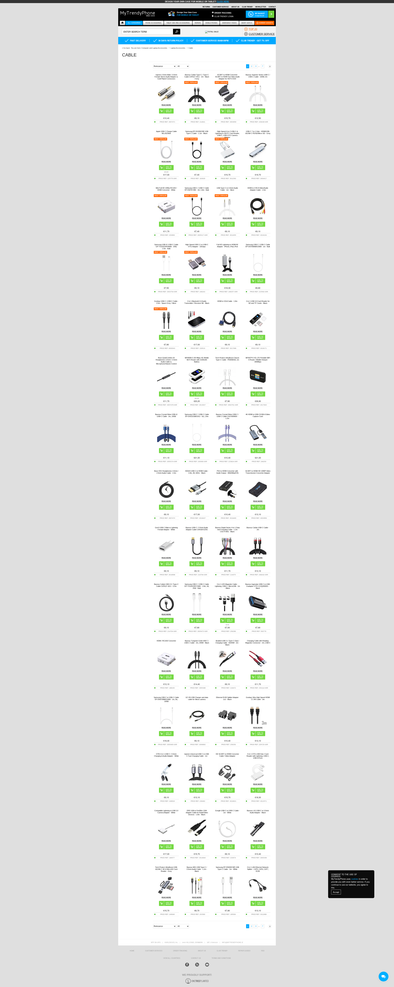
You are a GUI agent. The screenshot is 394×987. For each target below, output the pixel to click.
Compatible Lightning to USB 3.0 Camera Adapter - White (166, 812)
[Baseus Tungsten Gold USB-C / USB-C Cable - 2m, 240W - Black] (197, 667)
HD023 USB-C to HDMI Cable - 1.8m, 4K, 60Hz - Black (197, 472)
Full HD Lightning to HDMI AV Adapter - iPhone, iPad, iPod (227, 245)
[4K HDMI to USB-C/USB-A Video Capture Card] (258, 441)
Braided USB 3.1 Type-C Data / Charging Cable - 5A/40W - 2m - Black (227, 643)
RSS (262, 951)
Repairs (198, 23)
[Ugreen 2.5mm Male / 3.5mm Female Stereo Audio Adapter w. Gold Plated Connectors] (166, 101)
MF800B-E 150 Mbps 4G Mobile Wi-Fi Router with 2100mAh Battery (197, 360)
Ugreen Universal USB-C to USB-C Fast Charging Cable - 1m (196, 755)
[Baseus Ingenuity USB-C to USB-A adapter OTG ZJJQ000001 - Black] (258, 611)
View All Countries (171, 958)
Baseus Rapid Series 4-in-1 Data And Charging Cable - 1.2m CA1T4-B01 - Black (227, 529)
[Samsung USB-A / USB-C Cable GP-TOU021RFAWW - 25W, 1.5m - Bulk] (166, 271)
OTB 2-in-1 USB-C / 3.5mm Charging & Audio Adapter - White (166, 755)
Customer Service (221, 7)
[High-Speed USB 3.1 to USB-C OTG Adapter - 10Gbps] (197, 271)
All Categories (134, 23)
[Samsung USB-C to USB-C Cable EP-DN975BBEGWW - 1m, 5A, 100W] (166, 724)
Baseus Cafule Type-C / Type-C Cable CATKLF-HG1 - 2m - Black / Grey (196, 77)
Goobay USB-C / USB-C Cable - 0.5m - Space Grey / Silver (166, 302)
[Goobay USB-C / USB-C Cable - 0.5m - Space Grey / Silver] (166, 328)
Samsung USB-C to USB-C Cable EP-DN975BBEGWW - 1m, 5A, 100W (166, 699)
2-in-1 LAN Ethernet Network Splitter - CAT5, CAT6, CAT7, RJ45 (258, 869)
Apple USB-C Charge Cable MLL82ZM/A (166, 132)
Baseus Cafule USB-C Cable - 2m (258, 528)
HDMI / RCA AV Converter (166, 641)
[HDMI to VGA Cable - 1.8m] (227, 328)
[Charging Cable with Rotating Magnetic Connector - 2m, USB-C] (258, 667)
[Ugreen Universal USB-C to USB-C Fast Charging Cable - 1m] (197, 780)
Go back (126, 48)
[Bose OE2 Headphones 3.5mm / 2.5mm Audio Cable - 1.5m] (166, 497)
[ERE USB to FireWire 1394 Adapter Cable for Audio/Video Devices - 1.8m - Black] (197, 837)
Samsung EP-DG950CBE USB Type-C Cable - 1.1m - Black (196, 132)
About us (202, 951)
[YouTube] (207, 965)
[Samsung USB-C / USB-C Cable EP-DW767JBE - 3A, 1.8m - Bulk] (197, 214)
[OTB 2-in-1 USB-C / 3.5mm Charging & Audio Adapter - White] (166, 780)
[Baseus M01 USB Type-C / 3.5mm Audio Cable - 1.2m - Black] (197, 894)
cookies (354, 878)
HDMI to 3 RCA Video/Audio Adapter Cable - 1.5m (257, 189)
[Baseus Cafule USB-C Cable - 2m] (258, 554)
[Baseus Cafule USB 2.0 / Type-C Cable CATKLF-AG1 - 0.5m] (166, 611)
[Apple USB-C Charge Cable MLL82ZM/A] (166, 158)
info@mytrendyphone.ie (232, 942)
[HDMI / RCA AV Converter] (166, 667)
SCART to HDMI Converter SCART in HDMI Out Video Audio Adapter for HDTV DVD (227, 77)
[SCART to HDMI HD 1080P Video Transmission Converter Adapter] (258, 497)
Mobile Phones (211, 23)
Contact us (196, 958)
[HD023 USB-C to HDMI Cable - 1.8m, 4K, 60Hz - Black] (197, 497)
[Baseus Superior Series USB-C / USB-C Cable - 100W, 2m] (258, 101)
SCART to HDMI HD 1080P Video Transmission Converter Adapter (257, 472)
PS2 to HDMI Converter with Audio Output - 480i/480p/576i (227, 472)
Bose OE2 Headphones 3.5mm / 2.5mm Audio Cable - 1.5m (166, 472)
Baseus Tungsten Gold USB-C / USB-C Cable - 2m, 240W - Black (196, 642)
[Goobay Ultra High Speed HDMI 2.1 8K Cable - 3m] (258, 724)
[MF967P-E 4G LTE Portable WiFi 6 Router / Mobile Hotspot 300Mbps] (258, 384)
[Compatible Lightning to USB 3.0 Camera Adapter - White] (166, 837)
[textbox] (151, 31)
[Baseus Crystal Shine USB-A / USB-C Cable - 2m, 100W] (166, 441)
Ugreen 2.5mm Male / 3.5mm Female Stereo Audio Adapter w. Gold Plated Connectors (166, 77)
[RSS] (197, 965)
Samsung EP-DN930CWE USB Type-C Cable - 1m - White (227, 868)
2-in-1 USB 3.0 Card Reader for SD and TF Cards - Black (258, 302)
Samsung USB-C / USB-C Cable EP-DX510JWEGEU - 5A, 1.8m (197, 415)
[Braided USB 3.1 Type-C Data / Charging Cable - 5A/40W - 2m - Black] (227, 667)
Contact (272, 7)
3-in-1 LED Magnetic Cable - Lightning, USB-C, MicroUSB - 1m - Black (227, 586)
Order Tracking (222, 12)
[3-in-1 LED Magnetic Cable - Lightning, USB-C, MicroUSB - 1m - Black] (227, 611)
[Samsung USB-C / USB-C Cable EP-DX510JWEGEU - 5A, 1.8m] (197, 441)
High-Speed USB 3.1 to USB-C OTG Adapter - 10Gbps (196, 245)
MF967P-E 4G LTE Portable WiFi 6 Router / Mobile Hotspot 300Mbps (258, 360)
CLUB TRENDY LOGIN (223, 16)
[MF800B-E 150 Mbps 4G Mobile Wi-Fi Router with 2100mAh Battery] (197, 384)
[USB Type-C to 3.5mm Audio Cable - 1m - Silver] (227, 214)
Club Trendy (247, 7)
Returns (206, 7)
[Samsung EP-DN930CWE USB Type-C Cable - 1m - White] (227, 894)
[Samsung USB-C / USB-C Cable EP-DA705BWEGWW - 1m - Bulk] (258, 271)
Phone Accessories (153, 23)
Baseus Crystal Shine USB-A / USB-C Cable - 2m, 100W (166, 415)
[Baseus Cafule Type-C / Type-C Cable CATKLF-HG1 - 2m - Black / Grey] (197, 101)
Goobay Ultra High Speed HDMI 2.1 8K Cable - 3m (258, 698)
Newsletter (260, 7)
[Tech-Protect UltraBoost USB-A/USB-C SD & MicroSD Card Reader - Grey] (166, 894)
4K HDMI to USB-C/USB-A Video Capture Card (258, 415)
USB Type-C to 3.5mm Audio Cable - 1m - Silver (227, 189)
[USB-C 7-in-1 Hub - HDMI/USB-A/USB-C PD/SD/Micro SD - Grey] (258, 158)
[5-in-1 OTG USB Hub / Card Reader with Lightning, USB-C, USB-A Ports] (258, 780)
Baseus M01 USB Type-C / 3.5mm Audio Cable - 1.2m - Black (197, 869)
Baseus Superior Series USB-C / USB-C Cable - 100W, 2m (258, 76)
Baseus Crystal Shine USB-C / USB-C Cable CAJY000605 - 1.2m (227, 416)
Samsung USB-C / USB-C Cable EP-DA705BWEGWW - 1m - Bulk (257, 245)
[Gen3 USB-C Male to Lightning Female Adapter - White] (166, 554)
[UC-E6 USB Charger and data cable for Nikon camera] (197, 724)
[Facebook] (187, 965)
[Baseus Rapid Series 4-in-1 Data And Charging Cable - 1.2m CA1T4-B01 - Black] (227, 554)
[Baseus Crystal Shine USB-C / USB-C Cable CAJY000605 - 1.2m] (227, 441)
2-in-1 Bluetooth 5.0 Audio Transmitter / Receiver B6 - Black (196, 302)
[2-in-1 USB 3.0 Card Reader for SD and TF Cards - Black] (258, 328)
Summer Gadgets (266, 23)
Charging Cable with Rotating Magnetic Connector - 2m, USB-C (257, 642)
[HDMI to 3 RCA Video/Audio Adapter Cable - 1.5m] (258, 214)
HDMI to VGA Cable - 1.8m (227, 301)
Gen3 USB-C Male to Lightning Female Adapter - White (166, 528)
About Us (235, 7)
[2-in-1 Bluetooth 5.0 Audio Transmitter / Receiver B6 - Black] (197, 328)
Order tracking (180, 951)
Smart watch (246, 23)
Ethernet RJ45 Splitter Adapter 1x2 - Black (227, 698)
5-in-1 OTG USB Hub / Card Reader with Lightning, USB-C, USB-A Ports (258, 756)
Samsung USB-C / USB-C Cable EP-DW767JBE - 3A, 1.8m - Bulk (197, 189)
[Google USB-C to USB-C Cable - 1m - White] (227, 837)
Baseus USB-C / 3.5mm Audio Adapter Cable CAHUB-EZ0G (197, 528)
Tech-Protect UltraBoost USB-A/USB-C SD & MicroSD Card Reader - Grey (166, 869)
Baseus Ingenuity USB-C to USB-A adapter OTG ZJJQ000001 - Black (257, 586)
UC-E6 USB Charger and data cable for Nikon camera (197, 698)
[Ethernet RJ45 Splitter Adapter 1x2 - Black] (227, 724)
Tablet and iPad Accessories (178, 23)
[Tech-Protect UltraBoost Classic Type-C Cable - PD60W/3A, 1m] (227, 384)
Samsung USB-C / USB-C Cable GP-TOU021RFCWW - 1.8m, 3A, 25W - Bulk (196, 586)
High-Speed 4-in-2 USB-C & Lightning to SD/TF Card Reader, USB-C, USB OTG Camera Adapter (227, 134)
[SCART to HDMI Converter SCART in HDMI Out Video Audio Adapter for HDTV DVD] (227, 101)
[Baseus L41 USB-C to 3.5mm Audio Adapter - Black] (258, 837)
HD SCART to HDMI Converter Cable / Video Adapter (227, 755)
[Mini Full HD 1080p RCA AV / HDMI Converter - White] (166, 214)
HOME (132, 951)
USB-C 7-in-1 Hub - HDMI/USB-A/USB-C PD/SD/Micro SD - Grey (257, 132)
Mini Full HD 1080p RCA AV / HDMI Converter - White (166, 189)
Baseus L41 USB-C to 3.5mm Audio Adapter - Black (258, 812)
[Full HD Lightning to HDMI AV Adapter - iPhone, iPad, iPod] (227, 271)
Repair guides (244, 951)
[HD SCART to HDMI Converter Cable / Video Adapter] (227, 780)
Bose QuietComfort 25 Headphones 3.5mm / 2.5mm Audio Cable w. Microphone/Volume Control (166, 361)
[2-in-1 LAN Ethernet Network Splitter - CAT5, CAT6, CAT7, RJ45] (258, 894)
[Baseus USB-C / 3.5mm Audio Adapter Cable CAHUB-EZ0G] (197, 554)
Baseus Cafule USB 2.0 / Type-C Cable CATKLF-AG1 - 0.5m (166, 585)
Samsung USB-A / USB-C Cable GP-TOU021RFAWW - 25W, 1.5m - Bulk (166, 246)
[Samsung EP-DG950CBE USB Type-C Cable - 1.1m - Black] (197, 158)
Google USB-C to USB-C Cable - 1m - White (227, 812)
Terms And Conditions (221, 958)
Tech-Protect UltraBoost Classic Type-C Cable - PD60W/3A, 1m (227, 359)
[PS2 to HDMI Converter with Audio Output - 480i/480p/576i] (227, 497)
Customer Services (153, 951)
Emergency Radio (229, 23)
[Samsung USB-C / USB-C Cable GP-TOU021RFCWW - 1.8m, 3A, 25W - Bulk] (197, 611)
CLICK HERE (223, 1)
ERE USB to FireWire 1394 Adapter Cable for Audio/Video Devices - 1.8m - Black (197, 813)
